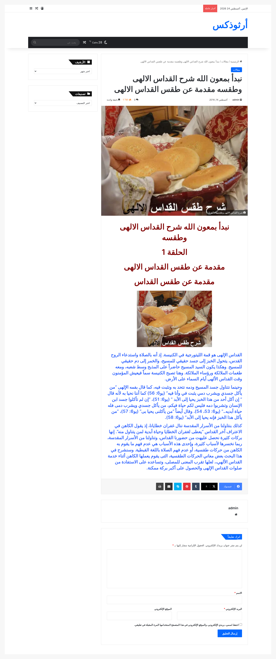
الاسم (238, 592)
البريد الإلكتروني (233, 608)
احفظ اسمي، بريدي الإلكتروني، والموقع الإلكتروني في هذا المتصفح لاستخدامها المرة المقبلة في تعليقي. (186, 624)
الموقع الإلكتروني (163, 608)
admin (235, 99)
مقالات (224, 61)
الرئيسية (235, 61)
